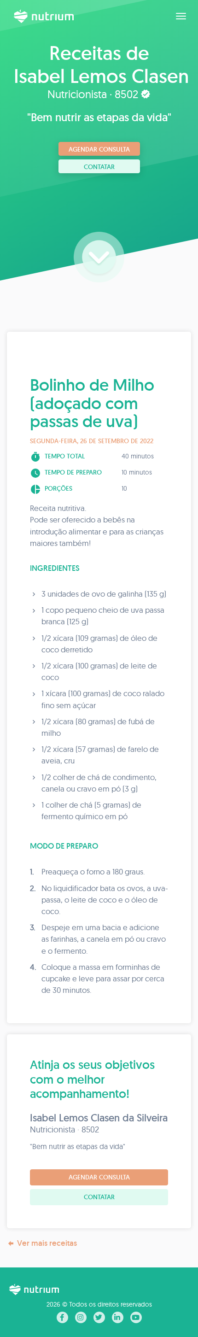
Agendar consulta (99, 149)
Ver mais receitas (47, 1243)
